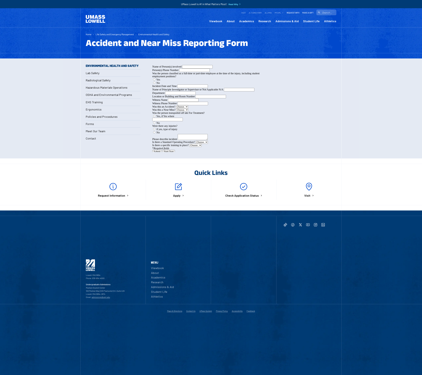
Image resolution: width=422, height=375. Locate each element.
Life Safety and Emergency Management (115, 34)
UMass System (205, 311)
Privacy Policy (222, 311)
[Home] (95, 19)
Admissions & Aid (287, 21)
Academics (246, 21)
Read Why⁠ (233, 4)
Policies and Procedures (102, 116)
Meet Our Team (95, 131)
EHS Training (94, 102)
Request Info (293, 13)
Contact (91, 138)
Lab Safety (92, 73)
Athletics (330, 21)
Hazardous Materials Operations (106, 87)
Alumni (268, 13)
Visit (243, 13)
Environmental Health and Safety (153, 34)
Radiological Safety (98, 80)
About (231, 21)
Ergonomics (94, 109)
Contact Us (191, 311)
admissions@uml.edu (101, 297)
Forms (90, 124)
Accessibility (237, 311)
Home (88, 34)
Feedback (251, 311)
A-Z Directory (255, 13)
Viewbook (215, 21)
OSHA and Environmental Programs (109, 95)
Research (264, 21)
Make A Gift (308, 13)
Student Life (311, 21)
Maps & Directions (174, 311)
